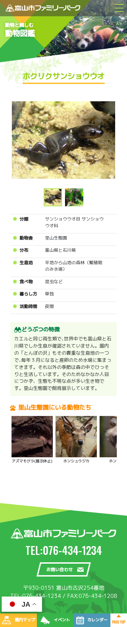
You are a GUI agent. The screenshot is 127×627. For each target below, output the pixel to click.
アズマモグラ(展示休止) (32, 461)
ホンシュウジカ (76, 461)
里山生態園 (56, 238)
